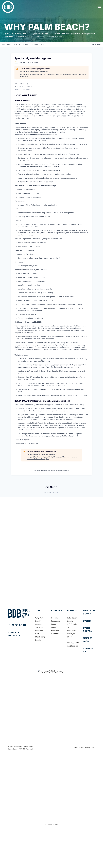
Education (55, 631)
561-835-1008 (73, 643)
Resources (57, 611)
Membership (40, 637)
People (38, 640)
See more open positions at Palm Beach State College (51, 470)
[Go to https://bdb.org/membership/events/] (89, 621)
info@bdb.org (72, 646)
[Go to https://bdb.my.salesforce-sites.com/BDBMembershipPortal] (89, 640)
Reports (54, 624)
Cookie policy (56, 492)
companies (21, 44)
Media (53, 627)
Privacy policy (47, 492)
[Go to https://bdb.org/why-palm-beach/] (89, 612)
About (39, 611)
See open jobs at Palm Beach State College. (34, 71)
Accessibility (78, 747)
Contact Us (55, 634)
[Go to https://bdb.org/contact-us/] (89, 650)
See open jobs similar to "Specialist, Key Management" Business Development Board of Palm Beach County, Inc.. (53, 75)
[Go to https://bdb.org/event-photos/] (89, 630)
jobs (6, 44)
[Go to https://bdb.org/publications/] (19, 636)
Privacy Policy (90, 747)
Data (37, 634)
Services (38, 624)
